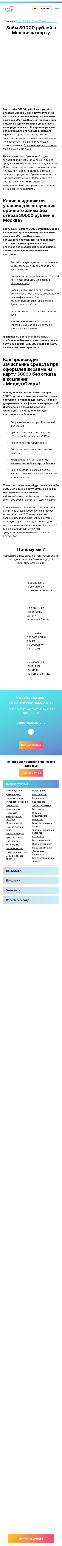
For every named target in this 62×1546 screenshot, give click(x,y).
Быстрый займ (39, 794)
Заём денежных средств (14, 857)
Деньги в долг (13, 794)
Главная (9, 21)
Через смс (11, 813)
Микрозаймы (12, 845)
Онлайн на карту (14, 848)
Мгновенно (38, 798)
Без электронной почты (15, 828)
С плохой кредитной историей (43, 831)
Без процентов (14, 790)
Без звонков (38, 802)
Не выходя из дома (42, 848)
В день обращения (42, 844)
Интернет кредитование (39, 814)
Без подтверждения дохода (43, 859)
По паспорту (12, 805)
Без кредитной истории (14, 818)
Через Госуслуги (15, 833)
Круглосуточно (14, 837)
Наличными (12, 841)
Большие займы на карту (42, 824)
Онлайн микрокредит (17, 802)
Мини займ (37, 819)
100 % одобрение (41, 805)
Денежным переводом (38, 853)
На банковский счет (16, 852)
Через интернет (14, 798)
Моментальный (14, 823)
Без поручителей (41, 840)
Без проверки (13, 809)
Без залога (38, 836)
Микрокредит (39, 790)
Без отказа (38, 809)
